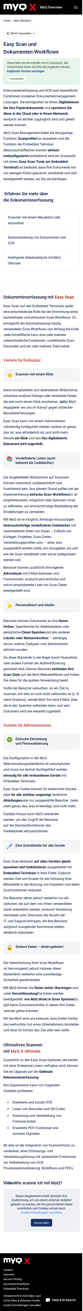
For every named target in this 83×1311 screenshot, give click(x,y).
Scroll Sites (10, 1300)
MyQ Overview (51, 7)
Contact (8, 1269)
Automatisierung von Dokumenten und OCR (37, 240)
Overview (8, 1274)
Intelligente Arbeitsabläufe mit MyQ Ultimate (34, 260)
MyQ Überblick (22, 20)
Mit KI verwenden (20, 33)
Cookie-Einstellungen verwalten (41, 1212)
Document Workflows (16, 1284)
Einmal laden (41, 1222)
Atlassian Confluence (33, 1300)
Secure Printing (12, 1279)
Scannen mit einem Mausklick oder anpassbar (34, 220)
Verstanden (17, 78)
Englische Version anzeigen (25, 71)
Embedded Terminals (16, 1288)
